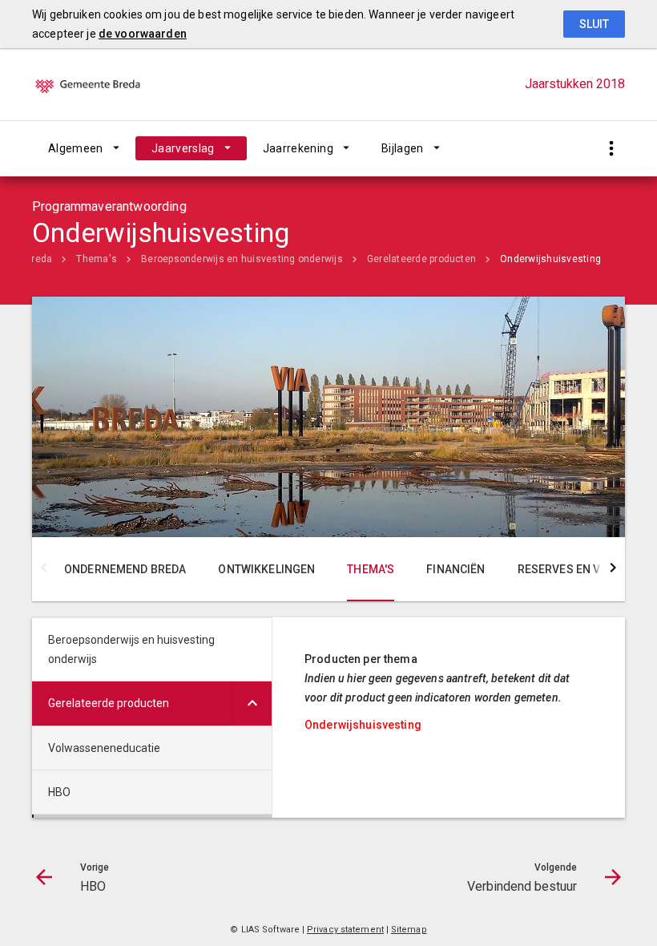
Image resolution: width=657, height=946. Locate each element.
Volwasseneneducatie (104, 748)
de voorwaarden (143, 33)
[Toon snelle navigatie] (611, 149)
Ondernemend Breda (125, 569)
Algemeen (75, 148)
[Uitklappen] (252, 703)
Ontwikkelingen (266, 569)
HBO (59, 792)
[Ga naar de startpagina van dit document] (112, 84)
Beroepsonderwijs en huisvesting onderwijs (242, 259)
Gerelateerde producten (421, 259)
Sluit (594, 24)
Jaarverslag (183, 148)
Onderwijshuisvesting (550, 259)
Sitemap (409, 929)
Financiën (455, 569)
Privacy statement (345, 929)
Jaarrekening (298, 148)
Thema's (96, 259)
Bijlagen (402, 148)
